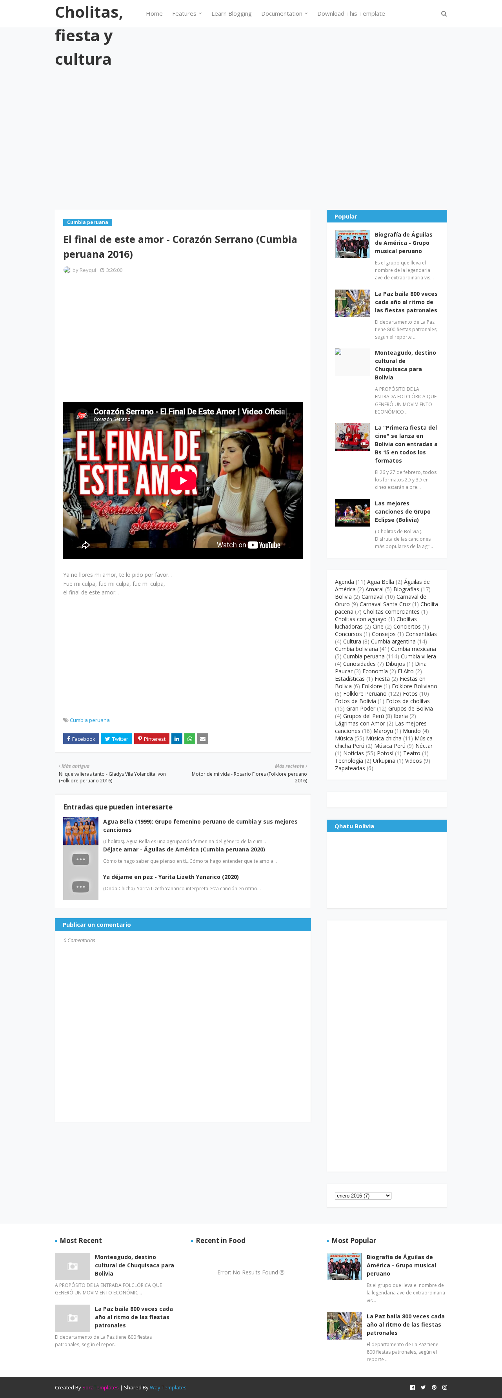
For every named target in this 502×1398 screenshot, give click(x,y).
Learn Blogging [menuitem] (231, 13)
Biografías (406, 589)
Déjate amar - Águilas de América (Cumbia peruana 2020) (184, 849)
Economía (375, 671)
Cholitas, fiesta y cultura (89, 35)
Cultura (352, 641)
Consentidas (421, 634)
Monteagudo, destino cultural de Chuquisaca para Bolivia (405, 365)
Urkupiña (384, 760)
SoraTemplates (100, 1387)
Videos (413, 760)
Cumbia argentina (393, 641)
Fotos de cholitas (408, 701)
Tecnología (349, 760)
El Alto (406, 671)
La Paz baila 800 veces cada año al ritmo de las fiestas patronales (406, 302)
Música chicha (384, 738)
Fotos (410, 693)
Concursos (348, 634)
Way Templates (168, 1387)
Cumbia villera (418, 656)
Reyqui (88, 269)
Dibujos (395, 663)
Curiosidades (359, 663)
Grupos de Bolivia (410, 708)
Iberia (401, 716)
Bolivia (343, 596)
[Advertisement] (251, 139)
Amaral (375, 589)
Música (344, 738)
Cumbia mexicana (413, 649)
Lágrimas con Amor (360, 723)
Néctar (424, 745)
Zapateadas (350, 768)
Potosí (385, 753)
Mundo (412, 731)
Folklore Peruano (365, 693)
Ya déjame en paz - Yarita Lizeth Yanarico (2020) (171, 876)
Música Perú (390, 745)
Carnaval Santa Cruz (385, 604)
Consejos (384, 634)
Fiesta (382, 678)
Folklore (372, 686)
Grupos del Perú (363, 716)
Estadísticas (350, 678)
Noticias (353, 753)
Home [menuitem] (154, 13)
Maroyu (383, 731)
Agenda (344, 581)
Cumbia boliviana (356, 649)
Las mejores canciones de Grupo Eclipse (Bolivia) (403, 511)
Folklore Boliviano (414, 686)
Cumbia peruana (90, 720)
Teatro (411, 753)
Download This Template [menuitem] (351, 13)
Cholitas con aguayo (361, 619)
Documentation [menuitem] (281, 13)
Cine (378, 626)
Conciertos (407, 626)
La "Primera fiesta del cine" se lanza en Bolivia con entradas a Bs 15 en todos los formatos (406, 444)
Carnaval (373, 596)
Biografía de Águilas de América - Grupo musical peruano (404, 243)
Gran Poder (360, 708)
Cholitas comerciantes (391, 611)
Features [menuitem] (184, 13)
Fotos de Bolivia (355, 701)
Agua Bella (380, 581)
